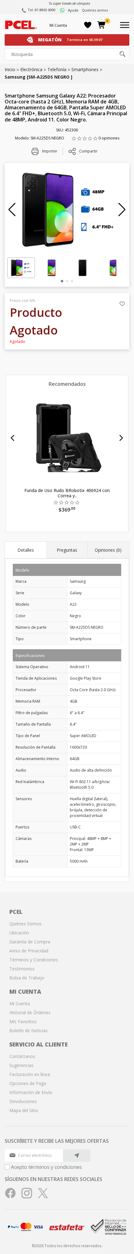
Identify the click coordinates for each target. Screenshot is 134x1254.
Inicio (10, 69)
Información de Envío (30, 1092)
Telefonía (56, 69)
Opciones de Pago (27, 1083)
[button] (12, 210)
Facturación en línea (29, 1074)
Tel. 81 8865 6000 (41, 9)
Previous (13, 438)
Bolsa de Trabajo (26, 978)
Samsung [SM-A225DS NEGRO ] (38, 77)
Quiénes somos (95, 10)
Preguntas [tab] (67, 550)
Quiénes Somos (25, 924)
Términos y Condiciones (33, 960)
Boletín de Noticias (28, 1030)
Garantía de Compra (29, 942)
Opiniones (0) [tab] (108, 550)
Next (121, 438)
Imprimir (49, 151)
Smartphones (84, 69)
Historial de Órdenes (29, 1012)
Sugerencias (21, 1065)
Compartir (88, 151)
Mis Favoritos (23, 1021)
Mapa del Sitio (23, 1110)
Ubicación (19, 933)
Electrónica (31, 69)
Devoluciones (23, 1101)
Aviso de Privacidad (28, 951)
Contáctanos (22, 1056)
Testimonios (22, 969)
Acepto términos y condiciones (46, 1167)
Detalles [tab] (25, 550)
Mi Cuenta (58, 25)
